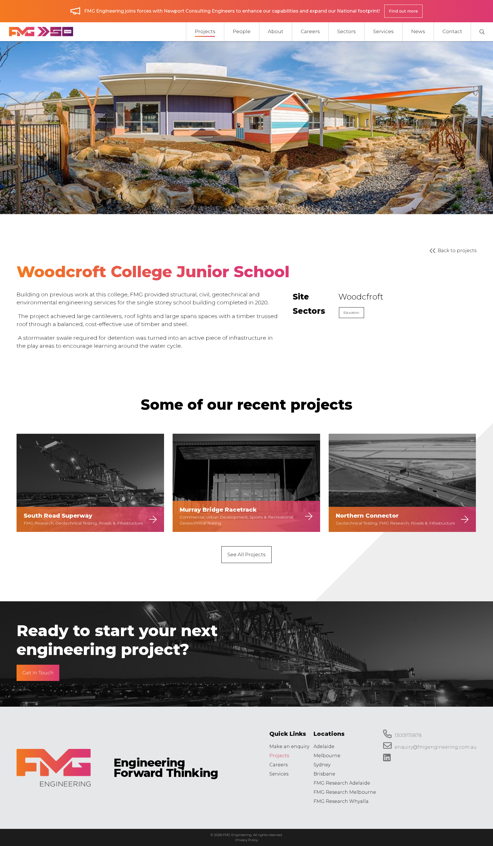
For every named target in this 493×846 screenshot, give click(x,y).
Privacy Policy (246, 840)
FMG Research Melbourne (345, 792)
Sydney (322, 764)
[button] (482, 31)
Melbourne (327, 755)
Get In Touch (38, 673)
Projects (279, 755)
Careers (278, 764)
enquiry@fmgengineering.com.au (435, 747)
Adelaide (324, 746)
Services (278, 774)
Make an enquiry (289, 746)
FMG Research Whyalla (341, 801)
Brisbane (324, 774)
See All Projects (246, 554)
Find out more (403, 11)
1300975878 (408, 735)
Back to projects (457, 250)
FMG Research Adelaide (342, 783)
